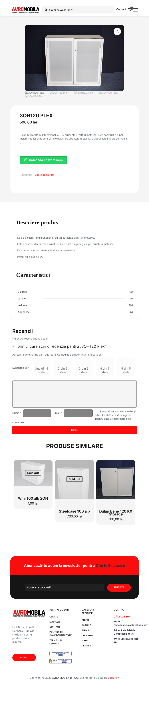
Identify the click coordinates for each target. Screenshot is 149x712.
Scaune (86, 625)
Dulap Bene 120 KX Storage (115, 512)
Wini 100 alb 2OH (33, 498)
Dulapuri (87, 635)
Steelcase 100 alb (74, 511)
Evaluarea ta (20, 367)
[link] (60, 653)
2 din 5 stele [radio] (62, 370)
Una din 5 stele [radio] (41, 370)
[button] (117, 31)
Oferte (53, 616)
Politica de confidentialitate (60, 634)
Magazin (54, 621)
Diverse (86, 645)
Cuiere (85, 620)
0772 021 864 (122, 616)
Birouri (86, 630)
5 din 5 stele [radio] (126, 370)
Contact (121, 9)
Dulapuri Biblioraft (43, 174)
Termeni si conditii (55, 642)
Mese (85, 640)
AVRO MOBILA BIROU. (65, 677)
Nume (16, 412)
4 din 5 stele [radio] (105, 370)
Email (58, 412)
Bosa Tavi (113, 677)
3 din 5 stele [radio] (83, 370)
